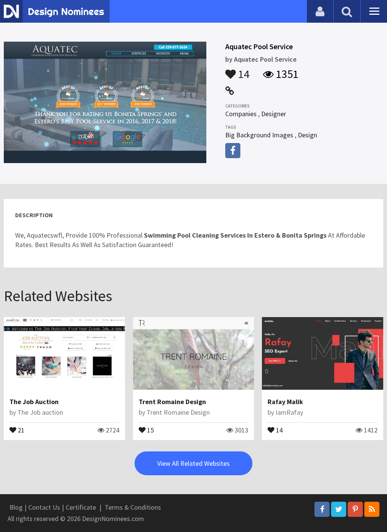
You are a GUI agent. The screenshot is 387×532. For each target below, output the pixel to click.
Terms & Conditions (133, 507)
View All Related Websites (193, 463)
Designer (273, 113)
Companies (241, 113)
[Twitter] (338, 509)
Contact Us (44, 507)
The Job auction (40, 412)
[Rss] (371, 509)
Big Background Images (259, 135)
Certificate (81, 507)
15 (150, 429)
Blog (16, 507)
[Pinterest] (355, 509)
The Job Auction (34, 401)
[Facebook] (322, 509)
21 (20, 429)
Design (307, 135)
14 (242, 70)
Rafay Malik (285, 401)
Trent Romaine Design (172, 401)
